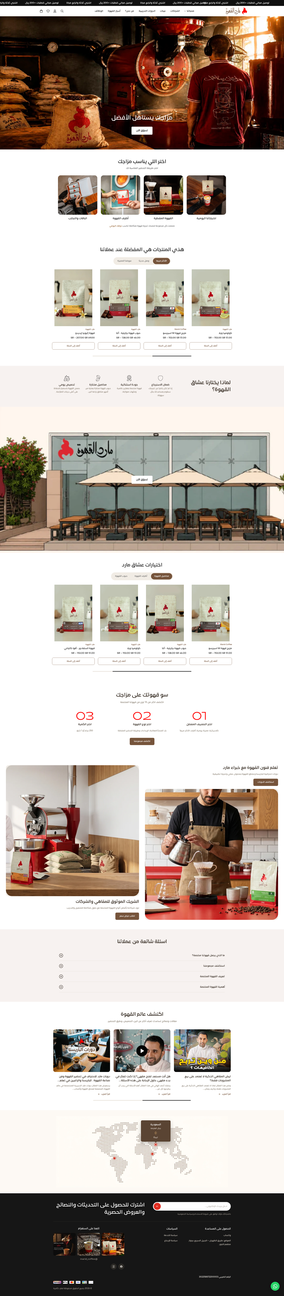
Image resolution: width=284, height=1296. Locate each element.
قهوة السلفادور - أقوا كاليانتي (79, 648)
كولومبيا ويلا (225, 333)
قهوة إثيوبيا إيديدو (85, 333)
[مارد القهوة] (236, 11)
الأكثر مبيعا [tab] (161, 261)
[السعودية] (156, 1145)
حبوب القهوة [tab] (121, 576)
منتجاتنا (190, 11)
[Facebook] (121, 1267)
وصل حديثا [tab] (144, 261)
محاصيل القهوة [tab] (161, 576)
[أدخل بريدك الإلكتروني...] (157, 1206)
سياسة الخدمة (171, 1235)
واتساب (227, 1235)
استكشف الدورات (266, 782)
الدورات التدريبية (147, 11)
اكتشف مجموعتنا (142, 741)
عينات (163, 11)
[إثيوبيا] (152, 1154)
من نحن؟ (129, 11)
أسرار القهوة (114, 11)
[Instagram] (114, 1267)
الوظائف (99, 11)
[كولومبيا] (114, 1158)
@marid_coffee (88, 1259)
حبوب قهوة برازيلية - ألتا (128, 333)
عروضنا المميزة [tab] (124, 261)
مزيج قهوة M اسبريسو (174, 333)
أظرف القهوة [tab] (141, 576)
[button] (41, 11)
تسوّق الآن (142, 130)
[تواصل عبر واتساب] (275, 1286)
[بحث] (62, 11)
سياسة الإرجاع (171, 1241)
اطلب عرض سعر (127, 916)
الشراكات (175, 11)
